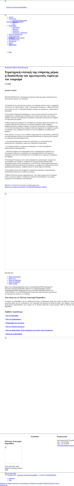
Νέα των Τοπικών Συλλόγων (15, 326)
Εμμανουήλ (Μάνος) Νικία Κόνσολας (16, 67)
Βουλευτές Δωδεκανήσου (14, 334)
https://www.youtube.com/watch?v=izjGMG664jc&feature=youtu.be (26, 187)
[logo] (16, 7)
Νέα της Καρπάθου (12, 315)
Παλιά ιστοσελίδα (10, 473)
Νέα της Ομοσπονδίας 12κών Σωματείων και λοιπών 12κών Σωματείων (29, 330)
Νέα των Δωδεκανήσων (13, 319)
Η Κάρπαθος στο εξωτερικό (15, 323)
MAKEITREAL (51, 475)
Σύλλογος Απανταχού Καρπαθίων (27, 475)
